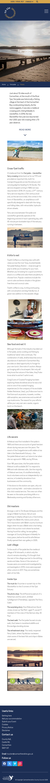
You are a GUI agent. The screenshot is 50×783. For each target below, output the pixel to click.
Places (22, 84)
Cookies (5, 724)
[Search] (37, 1)
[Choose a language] (34, 1)
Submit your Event (9, 722)
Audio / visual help (17, 1)
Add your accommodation (12, 719)
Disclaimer (6, 730)
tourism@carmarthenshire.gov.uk (20, 754)
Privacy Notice (7, 727)
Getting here (7, 716)
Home (4, 84)
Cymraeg (28, 2)
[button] (46, 11)
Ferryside (13, 84)
